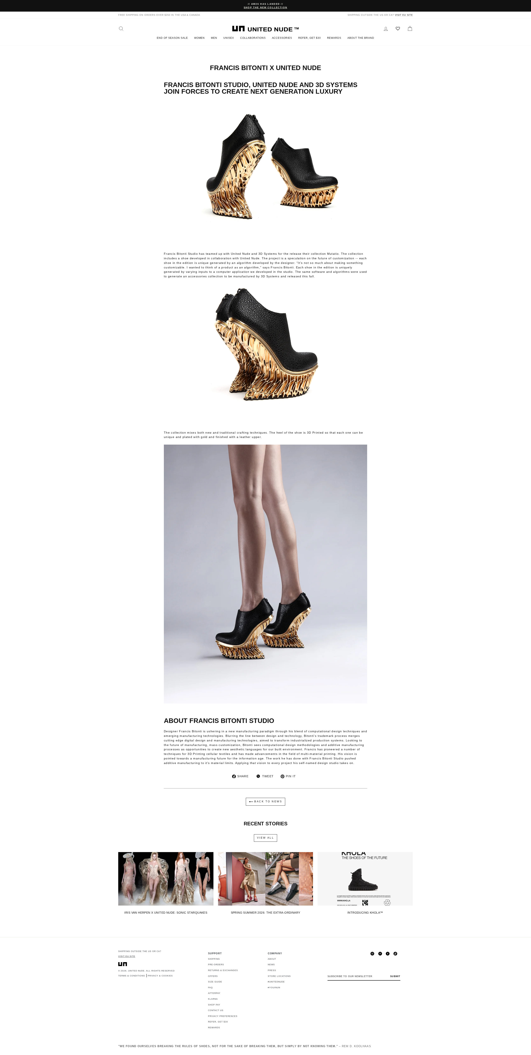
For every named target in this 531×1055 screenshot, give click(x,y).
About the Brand (360, 37)
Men (214, 37)
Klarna (213, 999)
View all (265, 837)
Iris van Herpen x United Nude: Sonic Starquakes (165, 912)
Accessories (282, 37)
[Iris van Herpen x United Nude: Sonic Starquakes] (165, 879)
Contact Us (215, 1010)
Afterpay (214, 993)
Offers (213, 976)
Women (199, 37)
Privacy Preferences (222, 1016)
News (271, 964)
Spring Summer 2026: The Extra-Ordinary (265, 912)
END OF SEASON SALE (172, 37)
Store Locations (279, 976)
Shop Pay (214, 1005)
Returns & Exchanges (223, 970)
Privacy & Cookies (160, 976)
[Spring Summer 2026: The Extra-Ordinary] (265, 879)
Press (272, 970)
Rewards (334, 37)
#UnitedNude (276, 982)
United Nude (136, 971)
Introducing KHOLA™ (365, 912)
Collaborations (253, 37)
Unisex (228, 37)
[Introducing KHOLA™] (365, 879)
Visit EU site (404, 15)
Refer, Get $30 (309, 37)
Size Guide (215, 982)
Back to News (267, 801)
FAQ (210, 987)
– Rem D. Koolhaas (244, 1046)
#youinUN (274, 987)
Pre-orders (216, 964)
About (272, 959)
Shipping (214, 959)
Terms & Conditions (131, 976)
